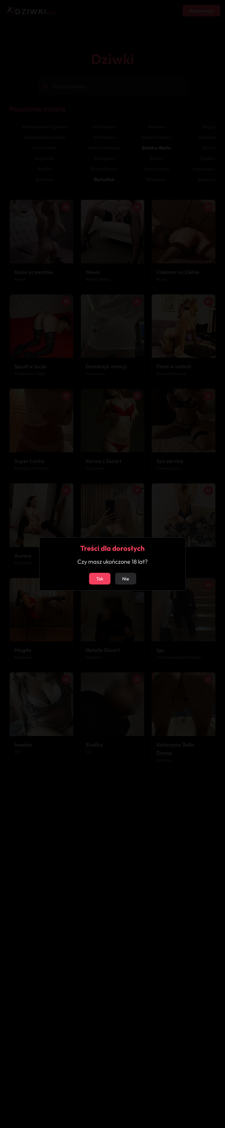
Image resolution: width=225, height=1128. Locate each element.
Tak (99, 579)
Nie (125, 579)
